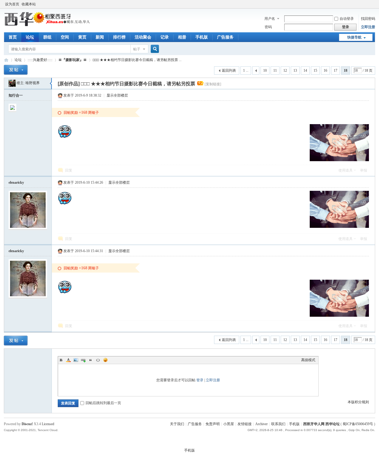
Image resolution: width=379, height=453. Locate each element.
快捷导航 (354, 37)
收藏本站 (29, 4)
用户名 (269, 19)
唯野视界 (32, 83)
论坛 (30, 37)
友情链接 (244, 424)
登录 (199, 380)
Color (68, 360)
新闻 (100, 37)
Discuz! (27, 424)
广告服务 (225, 37)
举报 (363, 170)
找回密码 (368, 19)
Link (83, 360)
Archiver (261, 424)
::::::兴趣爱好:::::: (40, 60)
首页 (13, 37)
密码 (268, 27)
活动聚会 (143, 37)
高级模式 (308, 360)
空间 (65, 37)
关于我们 (177, 424)
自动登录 (347, 19)
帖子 (136, 49)
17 (335, 70)
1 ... (245, 70)
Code (98, 360)
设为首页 (12, 4)
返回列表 (229, 70)
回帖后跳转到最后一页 (103, 403)
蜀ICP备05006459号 (358, 424)
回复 (68, 170)
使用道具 (345, 170)
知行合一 (16, 95)
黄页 (82, 37)
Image (76, 360)
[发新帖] (16, 70)
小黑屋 (228, 424)
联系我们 (278, 424)
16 (325, 70)
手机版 (201, 37)
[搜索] (154, 49)
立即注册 (368, 27)
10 (265, 70)
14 (305, 70)
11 (275, 70)
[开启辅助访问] (373, 4)
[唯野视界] (12, 83)
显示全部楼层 (117, 95)
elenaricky (16, 182)
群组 (47, 37)
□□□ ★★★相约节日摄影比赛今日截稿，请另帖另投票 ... (137, 60)
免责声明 (212, 424)
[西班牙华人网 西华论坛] (48, 25)
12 (285, 70)
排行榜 (119, 37)
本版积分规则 (358, 402)
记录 (164, 37)
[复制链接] (213, 84)
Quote (91, 360)
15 (315, 70)
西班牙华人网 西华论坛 (6, 60)
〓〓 (72, 60)
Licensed (48, 424)
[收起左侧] (51, 83)
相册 (182, 37)
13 (295, 70)
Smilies (105, 360)
